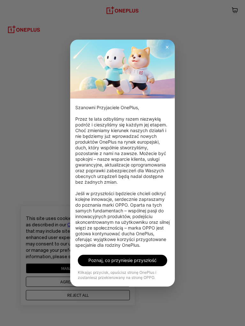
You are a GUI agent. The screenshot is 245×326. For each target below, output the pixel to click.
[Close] (167, 47)
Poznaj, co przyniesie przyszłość (122, 260)
